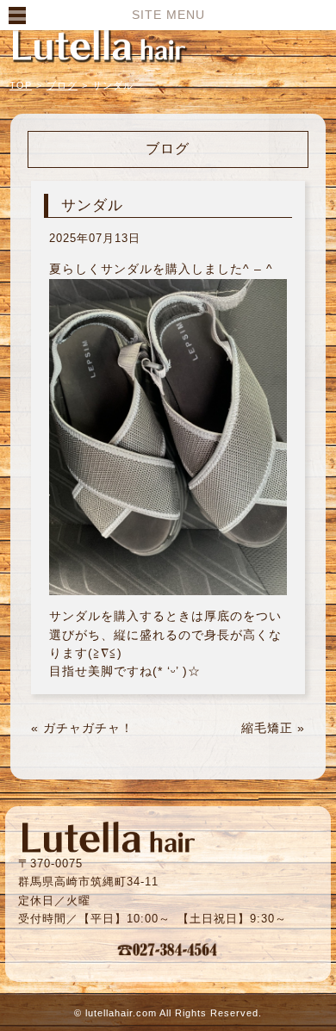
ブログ (62, 85)
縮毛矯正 (267, 728)
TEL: (168, 949)
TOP (20, 85)
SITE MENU (168, 15)
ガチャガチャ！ (88, 728)
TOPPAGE (99, 45)
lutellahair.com (121, 1013)
